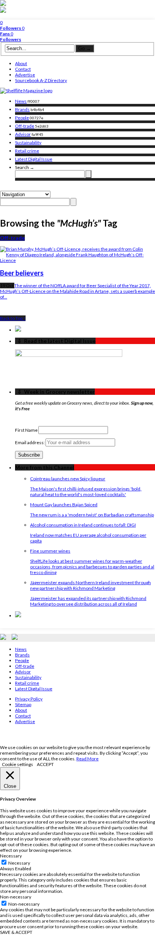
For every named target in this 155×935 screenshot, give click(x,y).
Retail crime (27, 151)
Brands (22, 109)
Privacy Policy (29, 699)
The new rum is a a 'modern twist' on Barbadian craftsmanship (92, 515)
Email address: (30, 442)
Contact (23, 69)
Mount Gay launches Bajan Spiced (63, 504)
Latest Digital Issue (33, 159)
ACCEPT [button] (45, 764)
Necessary (19, 863)
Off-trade (24, 126)
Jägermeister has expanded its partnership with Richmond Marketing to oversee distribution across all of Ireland (88, 601)
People (22, 117)
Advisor (23, 134)
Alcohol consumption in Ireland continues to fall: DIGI (83, 525)
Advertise (25, 75)
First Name (26, 430)
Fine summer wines (50, 551)
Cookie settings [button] (17, 764)
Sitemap (23, 704)
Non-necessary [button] (15, 897)
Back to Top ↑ (13, 318)
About (21, 63)
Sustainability (28, 142)
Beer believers (22, 273)
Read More (87, 758)
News (21, 101)
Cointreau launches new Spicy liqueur (67, 478)
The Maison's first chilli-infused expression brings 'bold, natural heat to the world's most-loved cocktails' (85, 491)
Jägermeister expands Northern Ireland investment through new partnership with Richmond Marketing (90, 585)
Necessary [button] (11, 856)
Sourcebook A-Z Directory (41, 80)
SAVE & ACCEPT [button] (16, 932)
